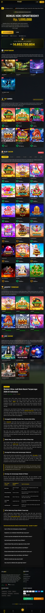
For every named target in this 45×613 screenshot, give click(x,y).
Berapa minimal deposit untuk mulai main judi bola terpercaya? (18, 551)
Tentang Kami (25, 574)
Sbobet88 (9, 422)
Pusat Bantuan (26, 579)
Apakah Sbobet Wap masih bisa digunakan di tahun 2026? (17, 544)
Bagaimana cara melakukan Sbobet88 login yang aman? (16, 532)
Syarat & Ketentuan (26, 576)
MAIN (8, 66)
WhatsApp (29, 598)
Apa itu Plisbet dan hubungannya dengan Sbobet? (15, 529)
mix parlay (35, 455)
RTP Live (25, 581)
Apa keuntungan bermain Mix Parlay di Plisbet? (14, 540)
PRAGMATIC (5, 156)
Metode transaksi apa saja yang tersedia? (13, 559)
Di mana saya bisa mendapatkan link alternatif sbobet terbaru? (18, 536)
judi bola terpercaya (29, 410)
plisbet (14, 401)
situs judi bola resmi (15, 516)
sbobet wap (15, 444)
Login (37, 1)
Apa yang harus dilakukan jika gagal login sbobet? (15, 562)
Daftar (41, 1)
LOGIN (17, 32)
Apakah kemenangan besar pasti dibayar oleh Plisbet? (16, 555)
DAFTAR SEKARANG (7, 32)
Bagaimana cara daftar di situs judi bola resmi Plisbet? (16, 547)
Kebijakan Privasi (26, 578)
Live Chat (39, 598)
